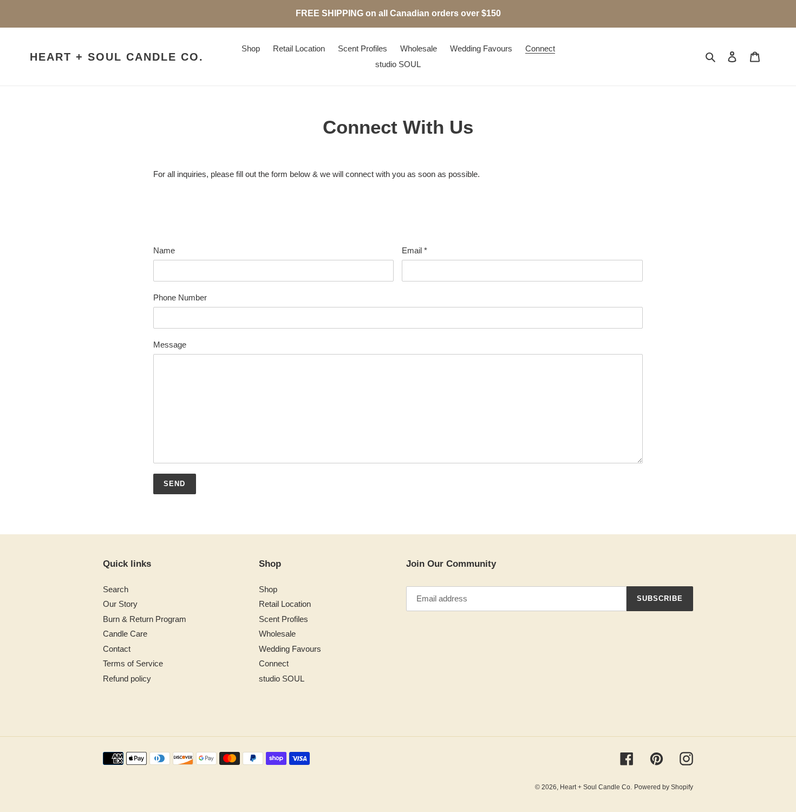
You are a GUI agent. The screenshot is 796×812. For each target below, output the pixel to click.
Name (164, 250)
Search (115, 589)
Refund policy (127, 678)
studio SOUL (281, 678)
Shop (268, 589)
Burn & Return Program (144, 619)
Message (169, 344)
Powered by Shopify (663, 787)
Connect (274, 663)
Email (414, 250)
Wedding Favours (290, 648)
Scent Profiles (283, 619)
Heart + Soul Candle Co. (117, 57)
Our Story (120, 603)
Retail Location (285, 603)
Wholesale (277, 633)
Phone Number (180, 297)
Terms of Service (133, 663)
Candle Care (125, 633)
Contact (117, 648)
